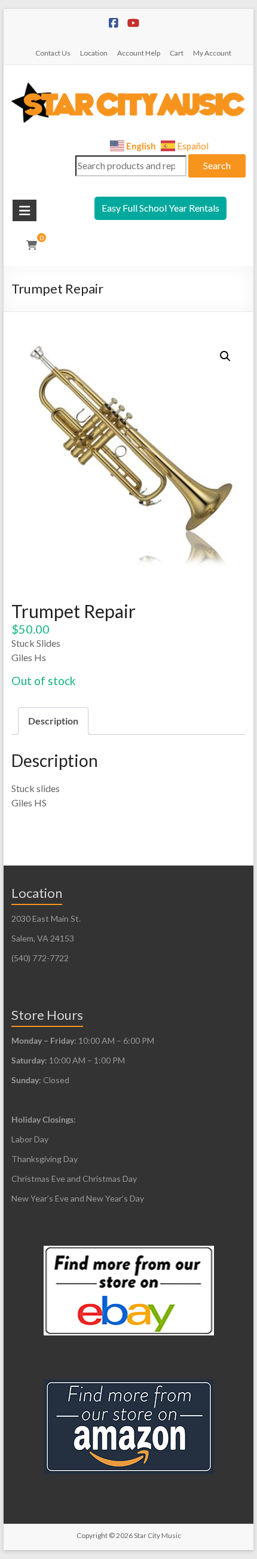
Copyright (92, 1535)
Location (94, 52)
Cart (176, 52)
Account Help (138, 52)
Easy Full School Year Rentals (160, 207)
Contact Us (53, 52)
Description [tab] (53, 720)
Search (217, 165)
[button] (225, 356)
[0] (31, 245)
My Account (212, 52)
